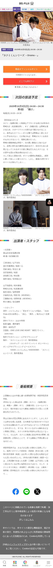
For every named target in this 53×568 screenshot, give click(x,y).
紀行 (32, 9)
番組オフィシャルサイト (26, 69)
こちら (31, 520)
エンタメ (48, 9)
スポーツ (9, 9)
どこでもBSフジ (26, 81)
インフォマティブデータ (20, 544)
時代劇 (24, 9)
